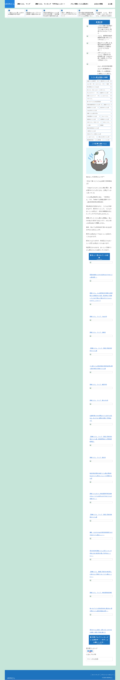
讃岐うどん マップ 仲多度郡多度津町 (101, 592)
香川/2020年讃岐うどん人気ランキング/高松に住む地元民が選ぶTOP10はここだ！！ (101, 553)
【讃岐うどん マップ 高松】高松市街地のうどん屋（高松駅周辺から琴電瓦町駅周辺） (101, 439)
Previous (6, 13)
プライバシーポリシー (107, 674)
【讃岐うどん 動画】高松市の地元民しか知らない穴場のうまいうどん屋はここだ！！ (101, 574)
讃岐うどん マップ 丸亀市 (98, 332)
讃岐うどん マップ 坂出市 (98, 457)
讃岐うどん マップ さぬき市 (98, 316)
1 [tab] (57, 19)
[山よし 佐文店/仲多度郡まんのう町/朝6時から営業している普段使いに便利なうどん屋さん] (99, 62)
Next (114, 13)
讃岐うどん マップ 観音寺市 (98, 384)
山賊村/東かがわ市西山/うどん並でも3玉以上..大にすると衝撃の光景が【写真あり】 (101, 418)
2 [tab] (60, 19)
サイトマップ (95, 674)
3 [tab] (63, 19)
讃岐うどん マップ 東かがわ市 (99, 400)
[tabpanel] (16, 13)
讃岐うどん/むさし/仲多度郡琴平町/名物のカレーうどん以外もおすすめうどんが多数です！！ (101, 496)
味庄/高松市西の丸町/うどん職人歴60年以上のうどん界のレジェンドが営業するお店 (101, 476)
